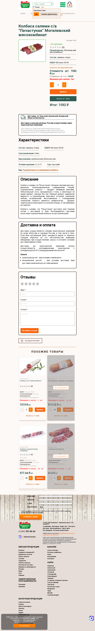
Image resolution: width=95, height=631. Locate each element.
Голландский (51, 574)
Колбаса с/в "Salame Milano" (31, 381)
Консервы (50, 558)
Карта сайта (66, 528)
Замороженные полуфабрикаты (27, 580)
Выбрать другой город (49, 14)
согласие (28, 511)
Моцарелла (51, 589)
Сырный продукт (53, 595)
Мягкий (49, 593)
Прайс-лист (64, 526)
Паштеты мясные (24, 563)
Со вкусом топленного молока (57, 580)
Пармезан (50, 566)
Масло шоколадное (25, 606)
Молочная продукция (30, 598)
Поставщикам (47, 530)
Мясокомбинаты (55, 528)
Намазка (21, 575)
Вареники (22, 586)
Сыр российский (52, 582)
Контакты (71, 526)
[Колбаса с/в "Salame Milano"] (32, 367)
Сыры (50, 562)
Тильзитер (50, 584)
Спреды (21, 604)
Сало (20, 573)
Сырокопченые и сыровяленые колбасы (40, 170)
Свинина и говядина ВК (26, 552)
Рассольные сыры (53, 586)
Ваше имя (31, 496)
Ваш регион (32, 507)
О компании (47, 526)
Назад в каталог (32, 341)
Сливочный (51, 568)
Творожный (51, 570)
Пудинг (21, 612)
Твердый (50, 578)
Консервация (51, 556)
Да (36, 14)
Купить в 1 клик (63, 98)
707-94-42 (27, 531)
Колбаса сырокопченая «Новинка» (29, 450)
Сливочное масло (24, 602)
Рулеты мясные (24, 556)
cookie (32, 618)
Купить (63, 91)
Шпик (20, 571)
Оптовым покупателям (60, 530)
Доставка (46, 528)
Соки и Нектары (52, 550)
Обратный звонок (30, 537)
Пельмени (22, 584)
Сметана (21, 608)
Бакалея (51, 546)
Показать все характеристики (61, 67)
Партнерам (55, 526)
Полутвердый (52, 576)
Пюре (49, 554)
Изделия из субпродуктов (27, 567)
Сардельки (22, 561)
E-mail (29, 503)
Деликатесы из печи (25, 554)
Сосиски (21, 558)
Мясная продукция (29, 546)
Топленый (50, 572)
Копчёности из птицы (26, 565)
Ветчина (21, 569)
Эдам (49, 591)
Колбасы (21, 550)
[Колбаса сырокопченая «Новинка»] (32, 435)
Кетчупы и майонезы (54, 552)
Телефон (30, 500)
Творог (21, 610)
